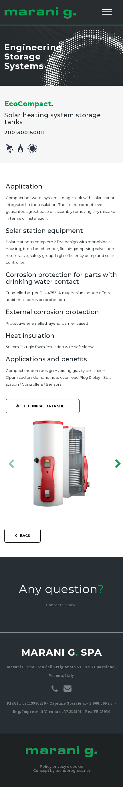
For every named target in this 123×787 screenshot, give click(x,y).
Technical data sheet (45, 406)
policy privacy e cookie (61, 766)
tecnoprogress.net (72, 770)
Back (25, 536)
